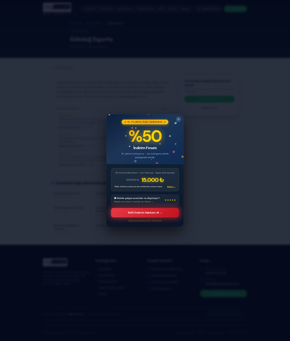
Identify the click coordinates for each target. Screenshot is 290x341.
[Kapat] (178, 119)
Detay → (171, 186)
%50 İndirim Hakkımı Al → (145, 212)
